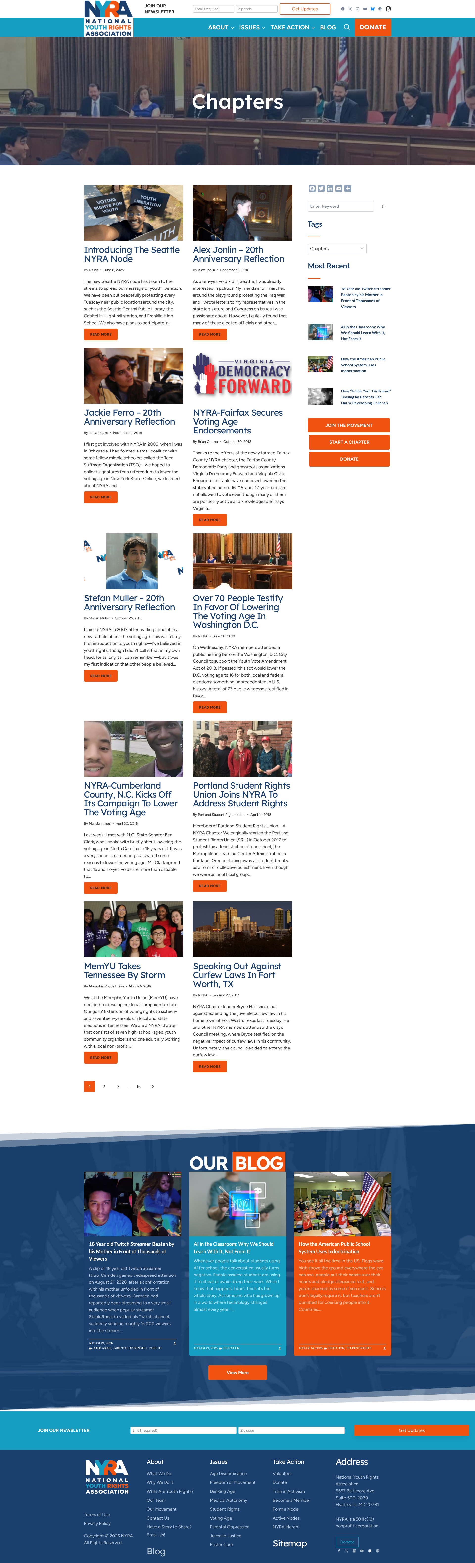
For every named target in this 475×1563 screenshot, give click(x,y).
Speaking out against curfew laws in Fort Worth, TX (237, 974)
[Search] (383, 206)
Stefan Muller (99, 618)
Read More (104, 336)
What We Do (159, 1473)
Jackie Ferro (98, 433)
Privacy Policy (97, 1523)
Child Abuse (102, 1348)
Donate (373, 27)
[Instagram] (358, 9)
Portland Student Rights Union (221, 814)
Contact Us (158, 1518)
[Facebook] (343, 9)
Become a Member (291, 1500)
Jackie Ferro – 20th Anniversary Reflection (129, 417)
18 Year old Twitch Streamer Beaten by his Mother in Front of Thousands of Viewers (131, 1251)
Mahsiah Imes (100, 823)
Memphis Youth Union (106, 986)
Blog (328, 27)
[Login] (388, 9)
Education (231, 1348)
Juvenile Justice (225, 1536)
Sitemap (290, 1543)
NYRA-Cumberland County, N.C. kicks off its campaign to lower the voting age (131, 799)
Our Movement (162, 1509)
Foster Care (221, 1544)
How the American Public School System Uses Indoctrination (363, 364)
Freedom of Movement (233, 1482)
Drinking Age (222, 1491)
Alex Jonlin (206, 270)
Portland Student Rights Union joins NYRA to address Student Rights (241, 794)
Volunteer (282, 1473)
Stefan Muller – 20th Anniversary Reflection (129, 602)
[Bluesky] (372, 9)
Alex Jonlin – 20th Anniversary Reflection (238, 254)
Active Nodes (286, 1518)
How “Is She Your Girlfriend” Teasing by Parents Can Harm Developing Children (366, 397)
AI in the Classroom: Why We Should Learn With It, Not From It (363, 332)
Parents (155, 1348)
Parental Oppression (130, 1348)
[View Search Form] (346, 27)
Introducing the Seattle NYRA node (132, 254)
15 (138, 1086)
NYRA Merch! (286, 1527)
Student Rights (359, 1348)
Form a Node (285, 1509)
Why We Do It (160, 1482)
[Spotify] (380, 9)
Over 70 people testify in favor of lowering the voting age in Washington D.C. (238, 611)
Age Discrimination (228, 1473)
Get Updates (305, 9)
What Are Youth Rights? (170, 1491)
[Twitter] (350, 9)
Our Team (156, 1500)
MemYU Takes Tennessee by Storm (124, 970)
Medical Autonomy (228, 1500)
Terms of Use (97, 1514)
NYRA (93, 270)
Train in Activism (289, 1491)
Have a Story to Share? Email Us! (169, 1531)
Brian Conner (208, 441)
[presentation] (133, 213)
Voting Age (221, 1518)
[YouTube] (365, 9)
